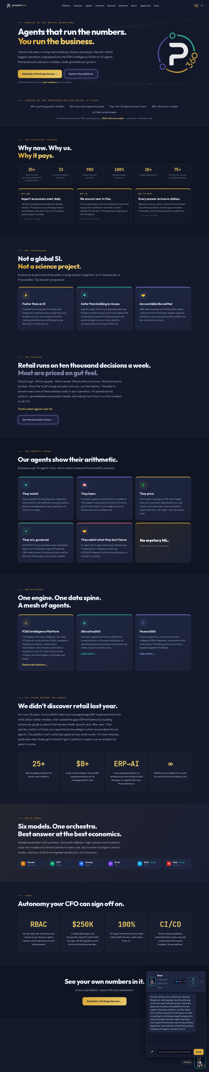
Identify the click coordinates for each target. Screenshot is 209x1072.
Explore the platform (81, 73)
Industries (123, 5)
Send (198, 1052)
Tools (156, 5)
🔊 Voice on (193, 981)
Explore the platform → (35, 664)
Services (111, 5)
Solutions (78, 5)
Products (100, 5)
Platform (66, 5)
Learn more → (88, 653)
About (134, 5)
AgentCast (145, 5)
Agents (89, 5)
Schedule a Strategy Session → (40, 73)
